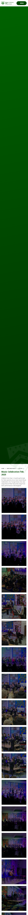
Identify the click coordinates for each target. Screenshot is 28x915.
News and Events (11, 468)
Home (2, 468)
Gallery (20, 468)
